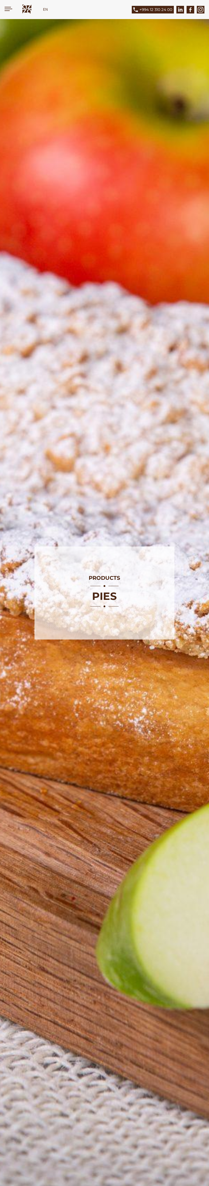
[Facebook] (190, 9)
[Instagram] (200, 9)
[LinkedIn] (180, 9)
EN (45, 9)
